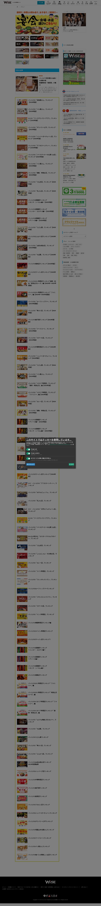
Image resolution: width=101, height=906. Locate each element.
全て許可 (71, 464)
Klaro (73, 466)
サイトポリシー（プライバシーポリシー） (60, 444)
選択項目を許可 (31, 464)
